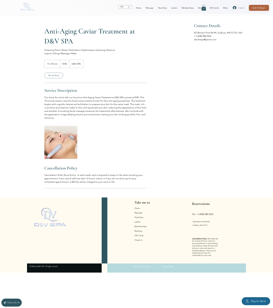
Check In (138, 240)
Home (137, 208)
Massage (138, 212)
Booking (138, 231)
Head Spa (139, 217)
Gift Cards (139, 235)
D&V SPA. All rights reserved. (48, 266)
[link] (53, 75)
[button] (203, 8)
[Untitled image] (60, 142)
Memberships (141, 226)
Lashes (137, 222)
